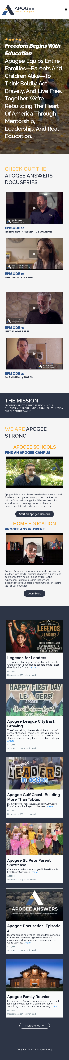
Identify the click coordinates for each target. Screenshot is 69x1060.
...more (32, 667)
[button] (66, 9)
